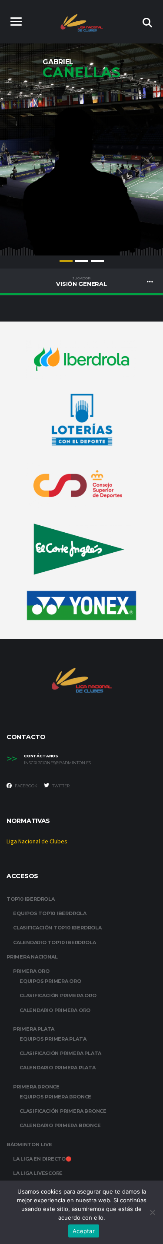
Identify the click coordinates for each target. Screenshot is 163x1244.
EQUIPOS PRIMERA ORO (50, 981)
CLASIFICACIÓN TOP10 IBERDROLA (57, 928)
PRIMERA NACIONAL (32, 957)
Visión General (81, 281)
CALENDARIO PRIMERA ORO (55, 1010)
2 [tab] (81, 261)
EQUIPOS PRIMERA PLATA (53, 1039)
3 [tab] (97, 261)
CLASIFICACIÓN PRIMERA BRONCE (63, 1111)
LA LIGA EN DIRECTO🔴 (42, 1159)
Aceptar (84, 1230)
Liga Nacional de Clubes (37, 841)
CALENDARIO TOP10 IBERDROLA (54, 942)
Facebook (25, 785)
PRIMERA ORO (31, 971)
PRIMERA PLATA (33, 1029)
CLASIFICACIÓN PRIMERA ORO (58, 995)
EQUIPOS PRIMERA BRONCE (55, 1097)
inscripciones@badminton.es (57, 763)
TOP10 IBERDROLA (31, 899)
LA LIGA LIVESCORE (38, 1173)
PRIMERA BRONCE (36, 1087)
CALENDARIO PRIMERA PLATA (58, 1068)
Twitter (60, 785)
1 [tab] (66, 261)
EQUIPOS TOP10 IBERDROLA (49, 913)
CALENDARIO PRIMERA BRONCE (60, 1125)
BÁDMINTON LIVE (29, 1144)
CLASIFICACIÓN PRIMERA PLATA (60, 1053)
